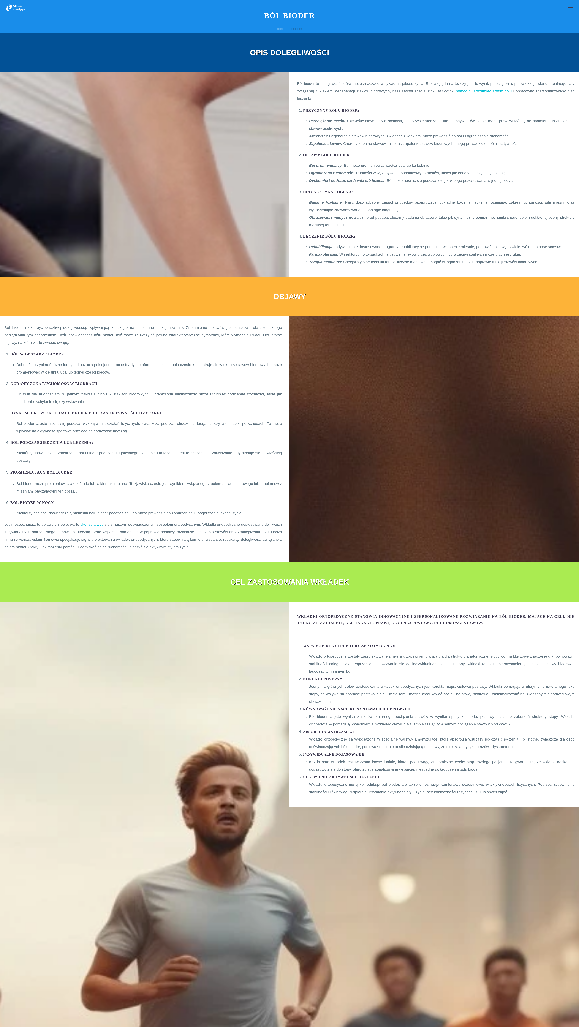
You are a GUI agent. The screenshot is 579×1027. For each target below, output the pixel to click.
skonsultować (91, 524)
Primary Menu (570, 7)
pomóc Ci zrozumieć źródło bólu (484, 91)
